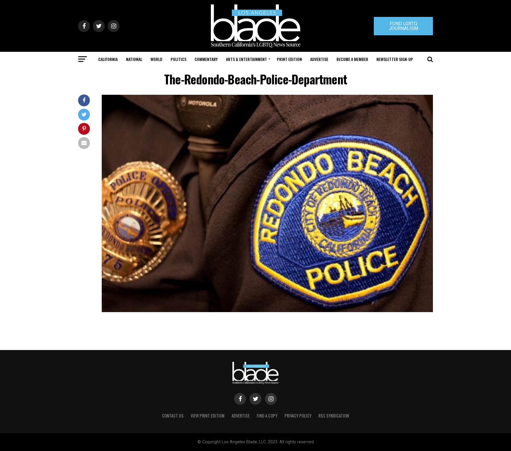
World (156, 59)
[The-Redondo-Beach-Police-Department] (267, 310)
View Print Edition (207, 416)
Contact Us (173, 416)
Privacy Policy (297, 416)
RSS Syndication (333, 416)
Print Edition (289, 59)
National (134, 59)
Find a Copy (267, 416)
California (108, 59)
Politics (178, 59)
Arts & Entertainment (246, 59)
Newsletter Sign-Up (394, 59)
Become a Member (352, 59)
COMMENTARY (206, 59)
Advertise (319, 59)
